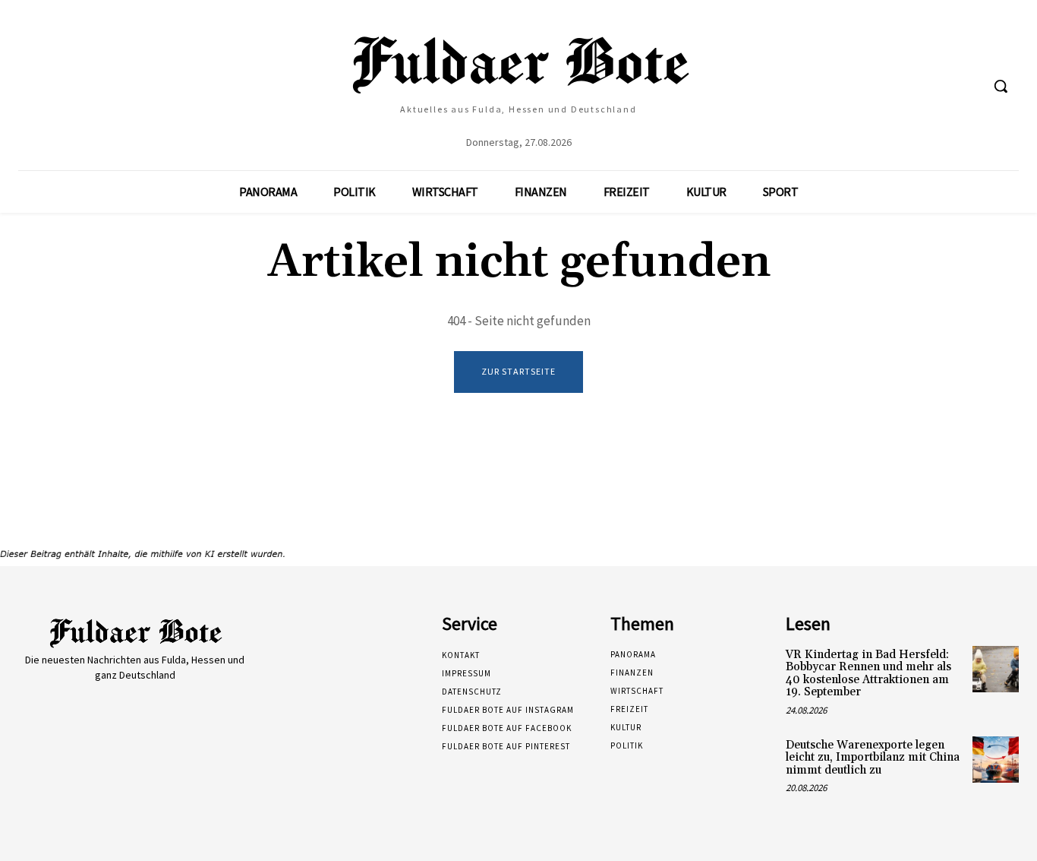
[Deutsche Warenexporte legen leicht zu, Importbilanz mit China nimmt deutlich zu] (995, 759)
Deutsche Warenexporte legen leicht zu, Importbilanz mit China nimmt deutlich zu (873, 757)
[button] (1000, 86)
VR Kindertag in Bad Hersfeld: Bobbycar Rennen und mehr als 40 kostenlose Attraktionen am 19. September (868, 673)
